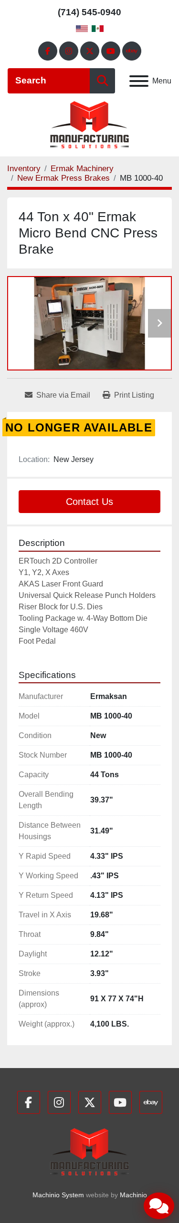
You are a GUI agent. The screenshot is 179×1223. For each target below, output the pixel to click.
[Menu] (138, 81)
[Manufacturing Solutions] (89, 1151)
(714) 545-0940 (89, 12)
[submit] (102, 80)
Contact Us (89, 501)
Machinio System (58, 1195)
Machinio (133, 1195)
